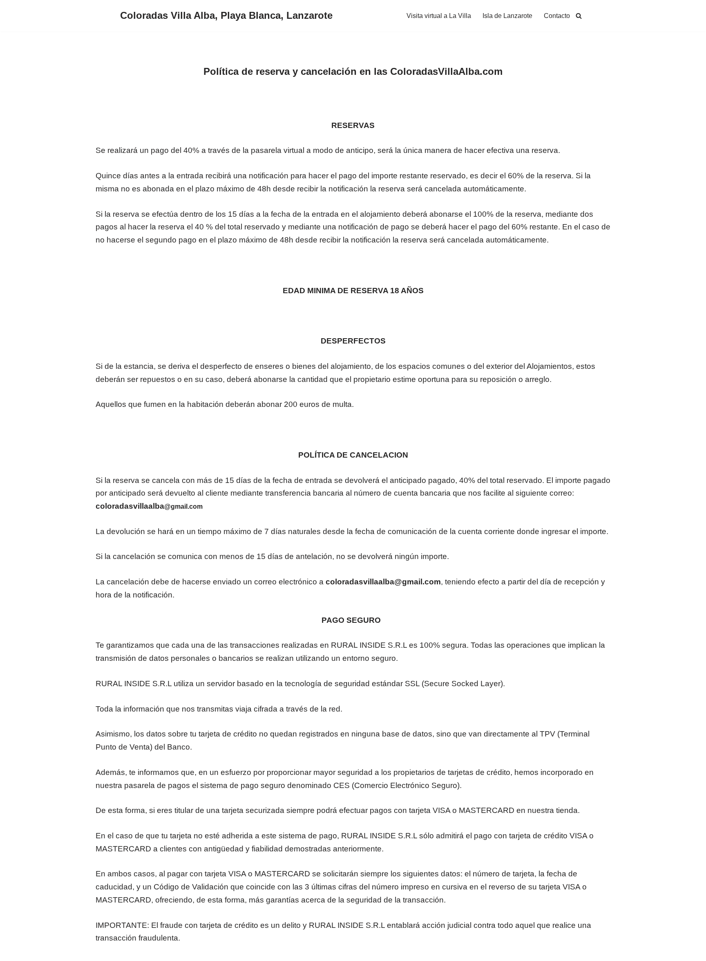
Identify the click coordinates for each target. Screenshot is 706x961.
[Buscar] (579, 16)
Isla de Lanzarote (507, 15)
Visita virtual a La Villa (439, 15)
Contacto (557, 15)
